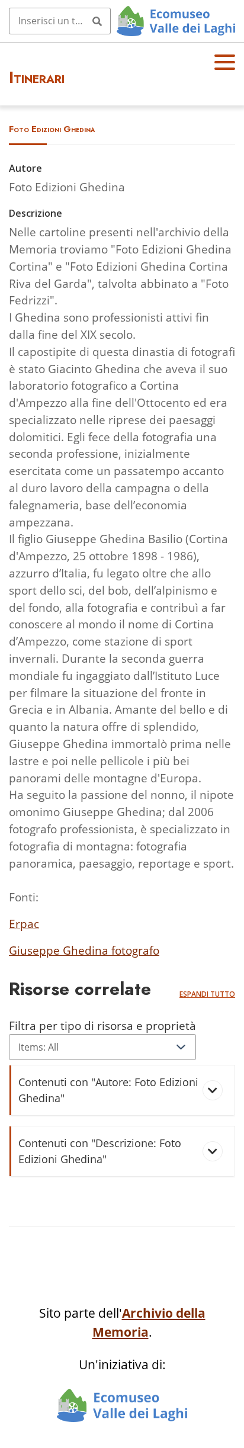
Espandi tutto (207, 994)
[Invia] (97, 21)
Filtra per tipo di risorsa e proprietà (102, 1025)
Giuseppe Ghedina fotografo (84, 950)
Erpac (24, 924)
